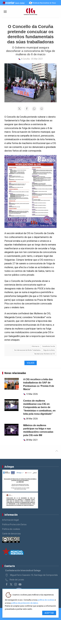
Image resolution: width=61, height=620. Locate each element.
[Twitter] (11, 584)
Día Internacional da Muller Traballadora (27, 350)
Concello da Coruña (48, 346)
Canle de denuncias (11, 533)
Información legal (10, 520)
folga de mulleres (49, 350)
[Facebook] (6, 584)
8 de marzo (35, 346)
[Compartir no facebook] (26, 108)
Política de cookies (11, 529)
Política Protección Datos (14, 524)
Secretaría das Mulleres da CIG (44, 354)
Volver (30, 363)
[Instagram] (15, 584)
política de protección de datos (24, 603)
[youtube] (20, 584)
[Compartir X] (19, 108)
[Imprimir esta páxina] (41, 108)
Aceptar (49, 613)
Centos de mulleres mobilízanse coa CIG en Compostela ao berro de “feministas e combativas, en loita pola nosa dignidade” (39, 407)
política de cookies (46, 600)
